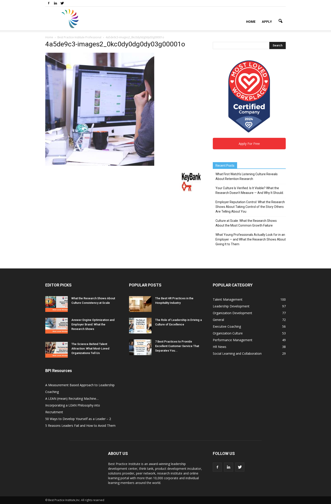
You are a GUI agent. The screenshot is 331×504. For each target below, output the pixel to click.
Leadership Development (231, 306)
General (218, 320)
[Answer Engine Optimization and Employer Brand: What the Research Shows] (56, 326)
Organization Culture (228, 333)
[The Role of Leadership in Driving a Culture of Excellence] (140, 326)
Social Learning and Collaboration (237, 353)
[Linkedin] (55, 3)
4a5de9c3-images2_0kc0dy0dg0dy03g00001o (115, 44)
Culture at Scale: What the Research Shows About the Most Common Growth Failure (246, 223)
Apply (267, 21)
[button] (280, 21)
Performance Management (232, 340)
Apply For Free (249, 143)
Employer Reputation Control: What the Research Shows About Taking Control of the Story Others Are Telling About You (250, 206)
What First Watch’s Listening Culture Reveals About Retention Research (246, 176)
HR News (219, 347)
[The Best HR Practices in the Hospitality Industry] (140, 304)
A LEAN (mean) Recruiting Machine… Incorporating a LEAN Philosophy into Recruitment (72, 405)
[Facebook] (48, 3)
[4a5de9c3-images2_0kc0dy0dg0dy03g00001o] (99, 164)
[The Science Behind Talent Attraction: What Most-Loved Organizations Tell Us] (56, 350)
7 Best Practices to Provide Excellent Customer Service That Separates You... (177, 346)
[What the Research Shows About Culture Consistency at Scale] (56, 304)
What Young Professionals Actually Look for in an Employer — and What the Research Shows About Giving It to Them (250, 239)
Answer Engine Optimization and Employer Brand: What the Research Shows (93, 324)
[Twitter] (62, 3)
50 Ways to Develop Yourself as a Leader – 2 (78, 419)
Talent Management (228, 299)
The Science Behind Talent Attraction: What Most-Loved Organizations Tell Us (90, 348)
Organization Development (232, 313)
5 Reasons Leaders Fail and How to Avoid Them (80, 425)
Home (251, 21)
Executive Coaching (227, 326)
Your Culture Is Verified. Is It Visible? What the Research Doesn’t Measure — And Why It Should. (249, 190)
